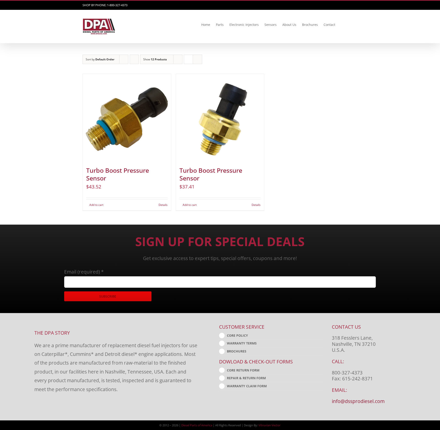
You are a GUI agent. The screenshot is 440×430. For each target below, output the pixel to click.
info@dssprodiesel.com (358, 401)
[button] (350, 25)
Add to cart (96, 205)
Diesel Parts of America (196, 425)
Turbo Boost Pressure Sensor (117, 174)
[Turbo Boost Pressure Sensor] (127, 118)
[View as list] (197, 59)
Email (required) (84, 271)
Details (163, 205)
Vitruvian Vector (269, 425)
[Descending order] (134, 59)
